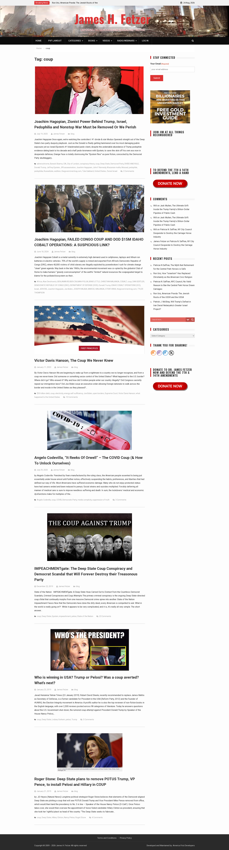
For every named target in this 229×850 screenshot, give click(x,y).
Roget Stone (80, 817)
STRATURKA (110, 289)
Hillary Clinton (57, 817)
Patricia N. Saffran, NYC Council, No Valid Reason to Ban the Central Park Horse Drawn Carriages (174, 285)
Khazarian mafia (114, 167)
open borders (98, 393)
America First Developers (184, 845)
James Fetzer (59, 134)
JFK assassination (68, 167)
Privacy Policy (126, 838)
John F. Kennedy (99, 167)
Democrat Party (117, 164)
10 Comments (72, 397)
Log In (145, 40)
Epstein (55, 616)
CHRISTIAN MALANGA (110, 281)
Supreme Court (111, 393)
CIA (64, 164)
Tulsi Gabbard (88, 171)
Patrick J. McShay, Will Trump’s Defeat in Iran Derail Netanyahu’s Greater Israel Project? (172, 305)
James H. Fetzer (113, 18)
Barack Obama (56, 164)
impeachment (65, 616)
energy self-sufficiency (73, 393)
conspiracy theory (87, 164)
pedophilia (38, 171)
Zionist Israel (112, 171)
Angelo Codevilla (44, 500)
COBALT (123, 281)
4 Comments (97, 817)
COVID (59, 500)
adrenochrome (43, 164)
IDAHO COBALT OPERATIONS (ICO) (125, 285)
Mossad (125, 167)
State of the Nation (85, 616)
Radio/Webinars (126, 40)
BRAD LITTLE (94, 281)
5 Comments (88, 719)
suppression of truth (101, 500)
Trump (74, 719)
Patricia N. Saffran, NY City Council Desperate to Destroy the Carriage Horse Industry (172, 233)
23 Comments (105, 616)
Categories (74, 40)
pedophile (133, 167)
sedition (57, 171)
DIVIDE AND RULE (131, 164)
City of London (73, 164)
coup (97, 164)
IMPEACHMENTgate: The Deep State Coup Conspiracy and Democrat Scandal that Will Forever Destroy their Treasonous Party (85, 574)
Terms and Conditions (106, 838)
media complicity (85, 500)
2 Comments (128, 171)
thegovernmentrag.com (71, 171)
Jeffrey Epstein (53, 167)
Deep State (105, 164)
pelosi (74, 616)
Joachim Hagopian (84, 167)
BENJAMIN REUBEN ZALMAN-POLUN (72, 281)
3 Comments (120, 500)
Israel (36, 289)
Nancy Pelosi (69, 817)
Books (91, 40)
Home (38, 40)
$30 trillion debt (43, 393)
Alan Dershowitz (50, 281)
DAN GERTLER (138, 281)
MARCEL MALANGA (96, 289)
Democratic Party (69, 500)
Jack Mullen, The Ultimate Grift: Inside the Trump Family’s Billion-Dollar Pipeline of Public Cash (171, 209)
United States (100, 171)
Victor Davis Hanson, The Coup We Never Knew (73, 360)
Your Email (159, 63)
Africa (39, 281)
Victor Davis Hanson (126, 393)
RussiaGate (48, 171)
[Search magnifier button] (192, 319)
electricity (59, 393)
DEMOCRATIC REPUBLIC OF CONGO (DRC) (51, 285)
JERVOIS (43, 289)
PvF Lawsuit (55, 40)
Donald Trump (40, 167)
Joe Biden (68, 289)
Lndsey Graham (58, 719)
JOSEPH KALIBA (80, 289)
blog (72, 134)
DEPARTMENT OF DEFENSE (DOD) (84, 285)
